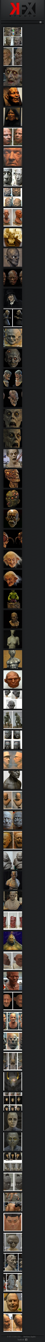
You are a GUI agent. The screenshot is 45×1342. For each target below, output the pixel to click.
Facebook (21, 1339)
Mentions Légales (29, 1336)
